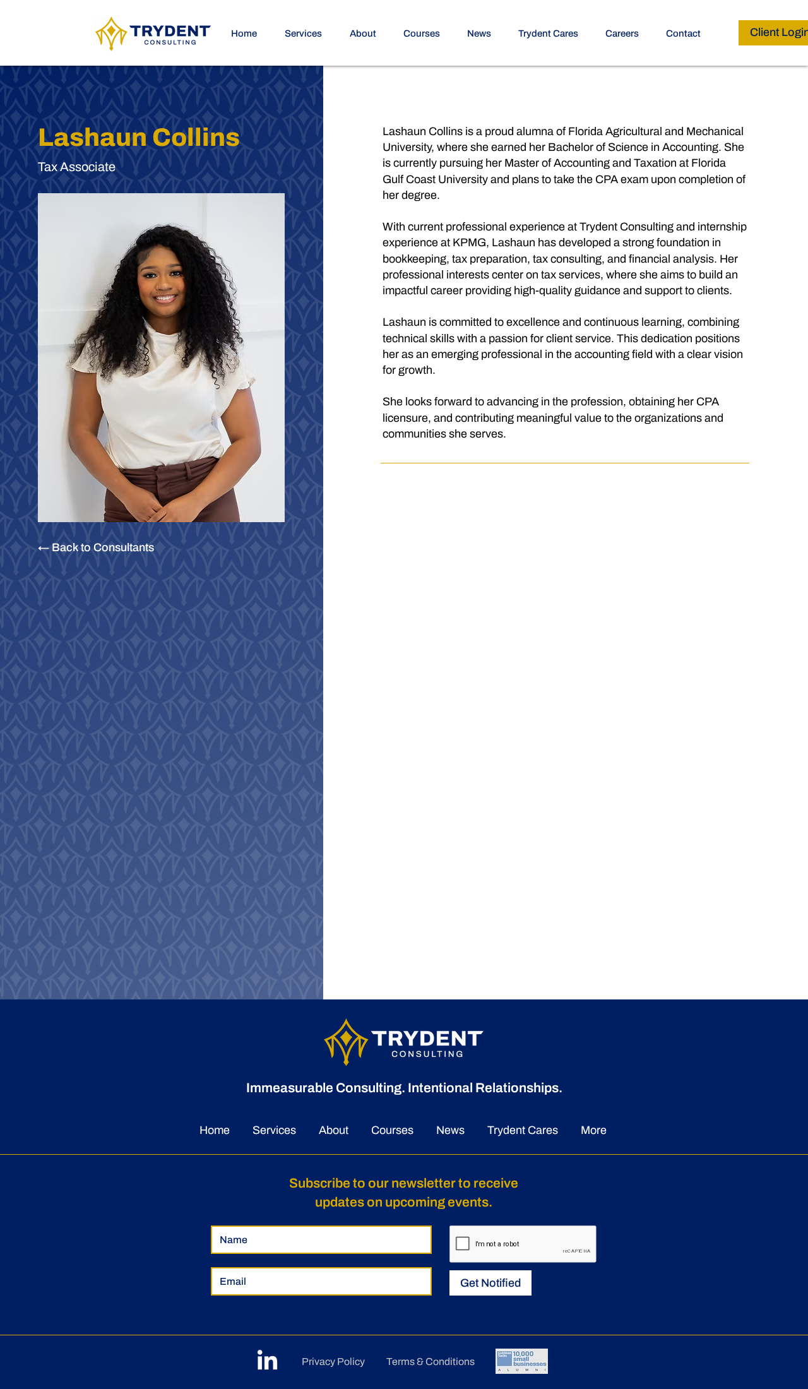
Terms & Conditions (430, 1361)
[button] (426, 33)
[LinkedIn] (267, 1361)
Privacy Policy (333, 1361)
